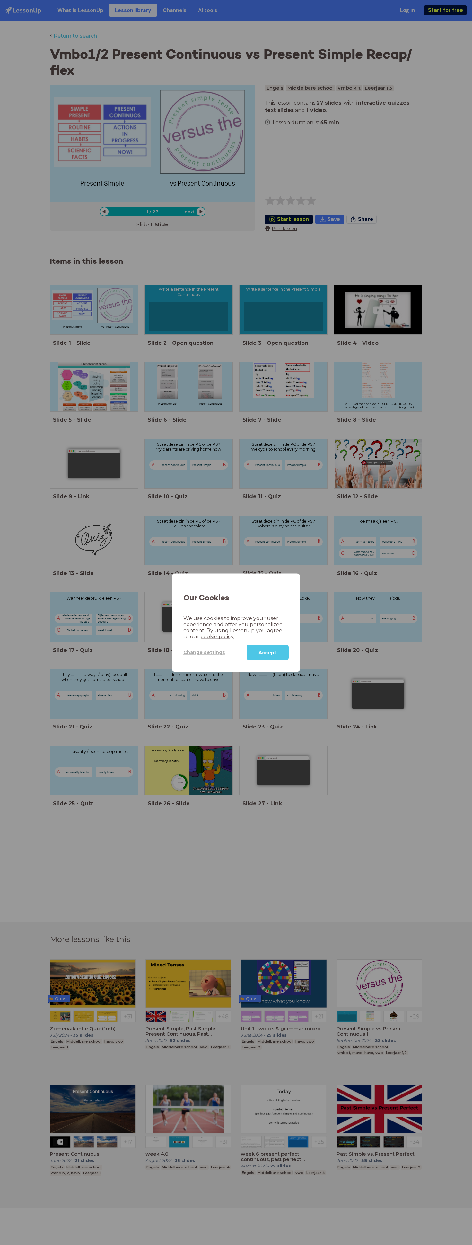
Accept (267, 652)
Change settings (204, 652)
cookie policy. (217, 636)
